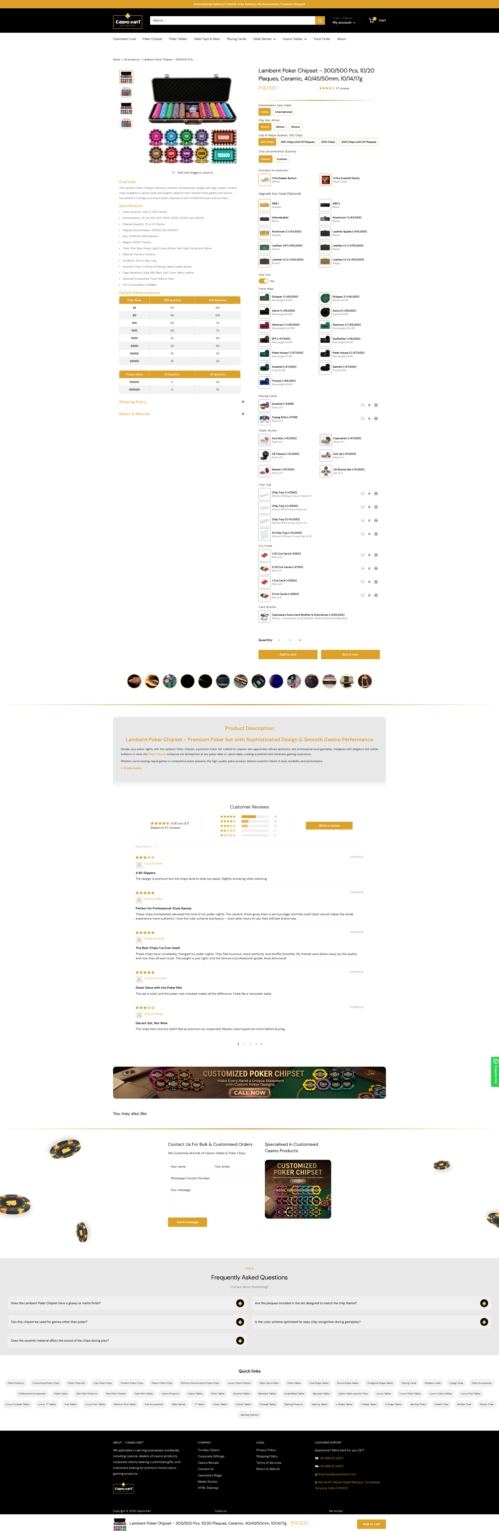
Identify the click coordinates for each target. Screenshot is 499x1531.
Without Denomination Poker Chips (200, 1383)
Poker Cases (60, 1393)
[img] (145, 857)
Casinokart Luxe (124, 39)
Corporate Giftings (211, 1456)
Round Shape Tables (348, 1383)
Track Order (321, 39)
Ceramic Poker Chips (131, 1383)
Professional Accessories (32, 1393)
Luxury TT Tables (47, 1404)
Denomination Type (274, 105)
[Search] (320, 20)
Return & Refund (268, 1469)
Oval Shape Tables (319, 1383)
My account (342, 22)
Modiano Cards (433, 1383)
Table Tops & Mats (207, 39)
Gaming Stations (249, 1414)
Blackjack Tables (267, 1393)
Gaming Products (293, 1404)
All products (131, 59)
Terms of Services (268, 1463)
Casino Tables (292, 39)
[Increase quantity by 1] (300, 640)
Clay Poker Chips (103, 1383)
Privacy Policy (266, 1450)
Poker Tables (178, 39)
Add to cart (287, 654)
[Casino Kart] (123, 1482)
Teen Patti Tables (143, 1393)
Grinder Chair (464, 1404)
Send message (187, 1222)
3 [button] (251, 1044)
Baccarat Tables (321, 1393)
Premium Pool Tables (125, 1404)
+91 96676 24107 (331, 1458)
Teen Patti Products (86, 1393)
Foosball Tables (268, 1404)
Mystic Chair (487, 1404)
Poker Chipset (152, 39)
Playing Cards (236, 39)
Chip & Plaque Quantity (280, 135)
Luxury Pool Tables (470, 1393)
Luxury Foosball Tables (17, 1404)
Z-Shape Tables (393, 1404)
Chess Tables (220, 1404)
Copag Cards (456, 1383)
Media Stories (207, 1482)
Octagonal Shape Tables (380, 1383)
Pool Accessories (154, 1404)
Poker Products (16, 1383)
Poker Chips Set (76, 1383)
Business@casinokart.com (337, 1474)
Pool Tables (71, 1404)
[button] (228, 816)
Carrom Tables (243, 1404)
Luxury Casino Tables (440, 1393)
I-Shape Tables (369, 1404)
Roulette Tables (241, 1393)
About (341, 39)
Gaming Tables (319, 1404)
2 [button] (244, 1044)
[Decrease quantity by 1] (279, 640)
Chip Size (269, 120)
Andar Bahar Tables (294, 1393)
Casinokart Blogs (210, 1475)
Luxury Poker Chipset (239, 1383)
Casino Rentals (208, 1463)
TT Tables (199, 1404)
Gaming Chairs (418, 1404)
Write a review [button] (329, 825)
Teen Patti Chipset (116, 1393)
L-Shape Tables (344, 1404)
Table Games (262, 39)
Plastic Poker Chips (162, 1383)
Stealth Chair (441, 1404)
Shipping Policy (267, 1456)
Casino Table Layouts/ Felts (353, 1393)
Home (116, 59)
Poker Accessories (482, 1383)
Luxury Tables (383, 1393)
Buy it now (350, 654)
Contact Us (206, 1469)
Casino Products (170, 1393)
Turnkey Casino (208, 1450)
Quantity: (265, 640)
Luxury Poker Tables (410, 1393)
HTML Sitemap (208, 1488)
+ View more (131, 768)
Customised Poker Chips (46, 1383)
